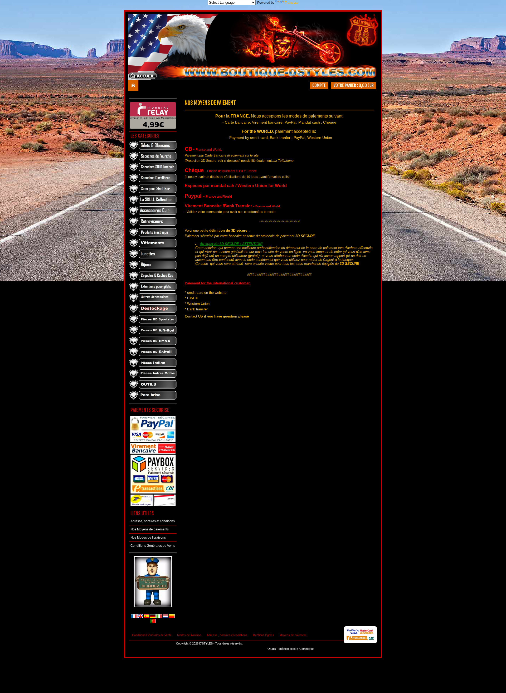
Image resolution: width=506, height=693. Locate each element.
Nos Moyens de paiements (149, 529)
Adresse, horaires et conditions (152, 521)
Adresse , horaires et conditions (227, 635)
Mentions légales (263, 635)
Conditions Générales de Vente (152, 546)
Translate (291, 2)
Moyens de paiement (293, 635)
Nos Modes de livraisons (148, 537)
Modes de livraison (189, 635)
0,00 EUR (366, 85)
